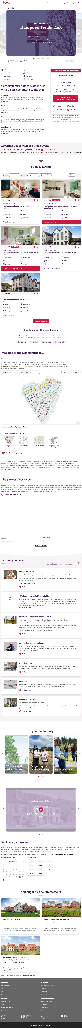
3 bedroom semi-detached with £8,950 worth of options (20, 254)
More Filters (46, 175)
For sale (65, 372)
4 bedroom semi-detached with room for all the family (20, 300)
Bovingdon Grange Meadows (14, 957)
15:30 (31, 874)
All (78, 564)
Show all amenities (41, 545)
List (78, 175)
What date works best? (8, 857)
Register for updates (41, 321)
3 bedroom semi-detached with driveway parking (18, 207)
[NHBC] (26, 1017)
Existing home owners (54, 564)
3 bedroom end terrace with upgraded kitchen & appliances (61, 207)
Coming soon (75, 372)
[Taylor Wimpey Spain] (4, 1017)
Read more (77, 152)
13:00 (40, 866)
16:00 (40, 874)
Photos (13, 61)
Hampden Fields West (12, 919)
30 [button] (23, 877)
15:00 (48, 870)
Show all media (69, 61)
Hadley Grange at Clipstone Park (57, 919)
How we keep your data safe (64, 854)
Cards (72, 175)
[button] (42, 415)
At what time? (32, 857)
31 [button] (3, 879)
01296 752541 (65, 82)
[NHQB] (43, 1017)
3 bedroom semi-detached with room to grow (61, 253)
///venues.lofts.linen (21, 427)
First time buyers (69, 564)
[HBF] (64, 1017)
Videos (25, 61)
